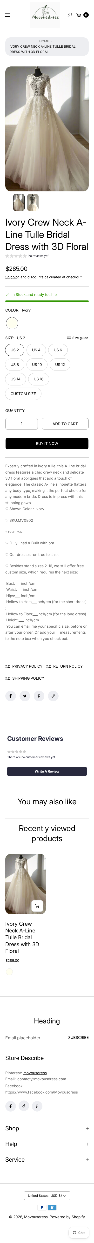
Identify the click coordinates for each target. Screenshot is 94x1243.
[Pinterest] (37, 1106)
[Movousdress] (45, 15)
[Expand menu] (7, 15)
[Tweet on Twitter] (25, 696)
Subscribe (78, 1037)
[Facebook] (10, 1106)
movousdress (35, 1073)
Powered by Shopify (67, 1217)
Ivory (12, 323)
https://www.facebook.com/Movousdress (41, 1092)
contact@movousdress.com (41, 1079)
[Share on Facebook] (10, 696)
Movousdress (36, 1217)
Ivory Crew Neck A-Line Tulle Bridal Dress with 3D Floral (22, 937)
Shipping (12, 277)
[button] (69, 15)
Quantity (15, 410)
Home (44, 41)
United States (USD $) (45, 1195)
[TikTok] (24, 1105)
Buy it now (47, 443)
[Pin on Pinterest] (39, 696)
